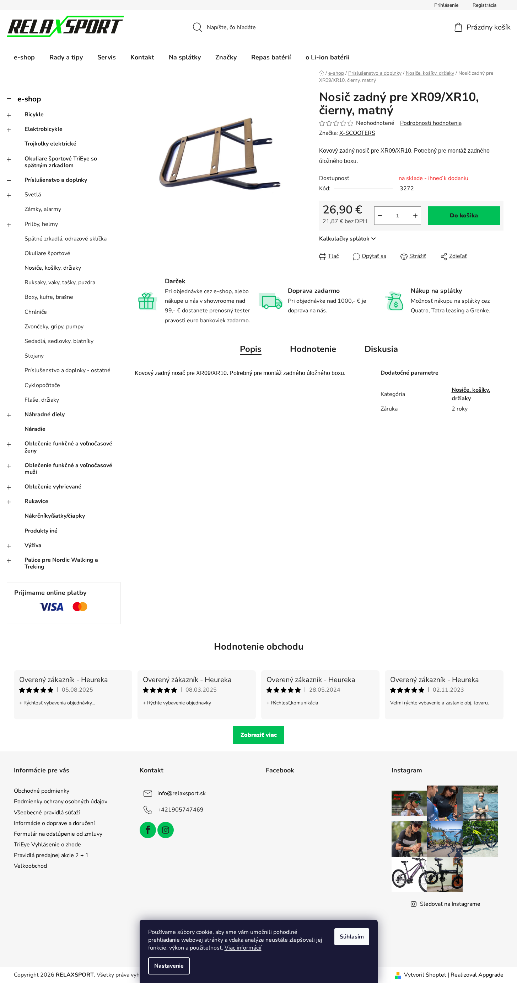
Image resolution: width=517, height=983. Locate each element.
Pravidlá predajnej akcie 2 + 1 (51, 855)
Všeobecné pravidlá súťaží (47, 812)
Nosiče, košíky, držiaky (53, 268)
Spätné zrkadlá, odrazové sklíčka (66, 239)
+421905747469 (180, 810)
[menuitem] (24, 57)
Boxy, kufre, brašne (49, 297)
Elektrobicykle (44, 129)
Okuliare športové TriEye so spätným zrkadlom (61, 162)
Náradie (35, 429)
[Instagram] (165, 830)
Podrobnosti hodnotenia (431, 123)
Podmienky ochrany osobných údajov (60, 801)
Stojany (34, 356)
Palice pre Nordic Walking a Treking (61, 563)
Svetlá (33, 195)
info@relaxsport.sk (181, 793)
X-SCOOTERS (357, 133)
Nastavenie (169, 966)
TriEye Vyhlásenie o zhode (47, 845)
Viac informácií (243, 948)
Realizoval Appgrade (477, 975)
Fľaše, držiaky (42, 400)
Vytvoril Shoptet (425, 975)
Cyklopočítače (42, 385)
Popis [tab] (251, 349)
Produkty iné (41, 531)
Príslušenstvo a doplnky (56, 180)
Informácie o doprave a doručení (54, 823)
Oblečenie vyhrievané (53, 487)
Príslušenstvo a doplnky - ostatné (68, 370)
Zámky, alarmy (43, 209)
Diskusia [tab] (381, 349)
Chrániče (36, 312)
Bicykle (34, 114)
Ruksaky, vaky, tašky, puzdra (60, 282)
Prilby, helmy (41, 224)
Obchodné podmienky (41, 791)
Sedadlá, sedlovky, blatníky (59, 341)
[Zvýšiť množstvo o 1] (415, 215)
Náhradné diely (45, 414)
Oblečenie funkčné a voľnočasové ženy (68, 447)
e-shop (29, 99)
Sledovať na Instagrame (450, 904)
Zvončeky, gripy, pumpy (54, 327)
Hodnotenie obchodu (258, 646)
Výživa (33, 545)
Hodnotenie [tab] (313, 349)
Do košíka (464, 216)
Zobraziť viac (259, 735)
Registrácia (484, 5)
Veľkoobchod (30, 866)
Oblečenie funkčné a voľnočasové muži (68, 468)
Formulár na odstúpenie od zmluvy (58, 834)
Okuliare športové (47, 253)
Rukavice (36, 501)
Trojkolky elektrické (50, 144)
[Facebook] (148, 830)
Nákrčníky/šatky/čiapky (55, 516)
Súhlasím (352, 937)
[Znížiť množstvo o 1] (380, 215)
